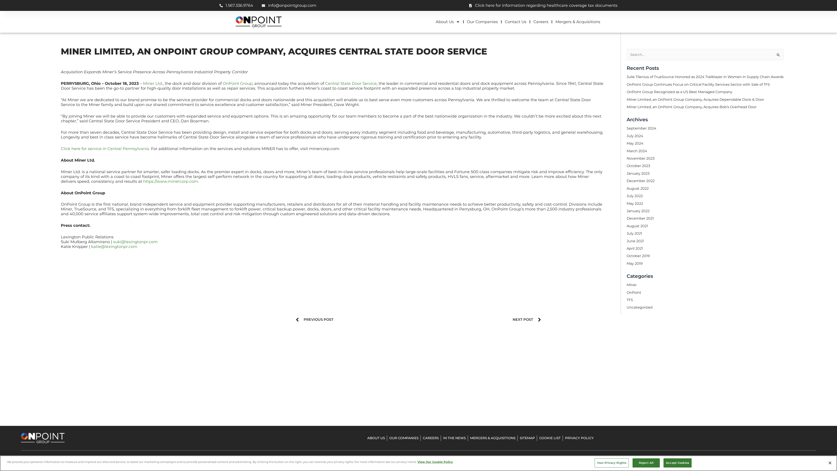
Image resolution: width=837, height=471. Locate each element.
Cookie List (550, 438)
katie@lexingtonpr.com (114, 246)
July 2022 (635, 196)
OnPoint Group (237, 83)
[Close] (830, 463)
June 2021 (635, 241)
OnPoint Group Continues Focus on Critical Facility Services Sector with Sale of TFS (698, 84)
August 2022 (638, 188)
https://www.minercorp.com (170, 181)
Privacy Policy (579, 438)
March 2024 (637, 151)
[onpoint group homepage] (259, 21)
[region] (418, 463)
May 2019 (635, 263)
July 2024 (635, 136)
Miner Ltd (152, 83)
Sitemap (527, 438)
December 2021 (640, 218)
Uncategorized (640, 307)
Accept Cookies (677, 462)
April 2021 (635, 248)
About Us (445, 21)
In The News (454, 438)
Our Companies (482, 21)
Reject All (646, 462)
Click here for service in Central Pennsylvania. (105, 148)
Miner (632, 285)
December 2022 (641, 181)
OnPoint (634, 292)
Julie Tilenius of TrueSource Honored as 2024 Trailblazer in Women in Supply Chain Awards (705, 77)
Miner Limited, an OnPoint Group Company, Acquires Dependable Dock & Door (695, 99)
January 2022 (638, 211)
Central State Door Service (351, 83)
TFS (630, 300)
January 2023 (638, 173)
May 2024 (635, 143)
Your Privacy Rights (611, 462)
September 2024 (641, 128)
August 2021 (637, 226)
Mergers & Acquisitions (577, 21)
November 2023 (641, 158)
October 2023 (638, 166)
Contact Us (515, 21)
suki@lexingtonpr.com (135, 241)
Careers (540, 21)
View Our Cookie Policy (435, 462)
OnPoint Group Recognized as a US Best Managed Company (679, 92)
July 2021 (634, 233)
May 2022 (635, 203)
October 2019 (638, 256)
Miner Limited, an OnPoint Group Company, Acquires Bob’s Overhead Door (692, 107)
